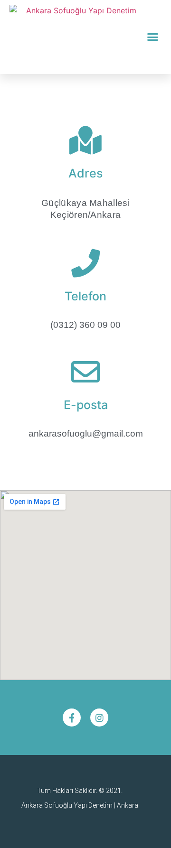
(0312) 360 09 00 (85, 325)
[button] (153, 37)
